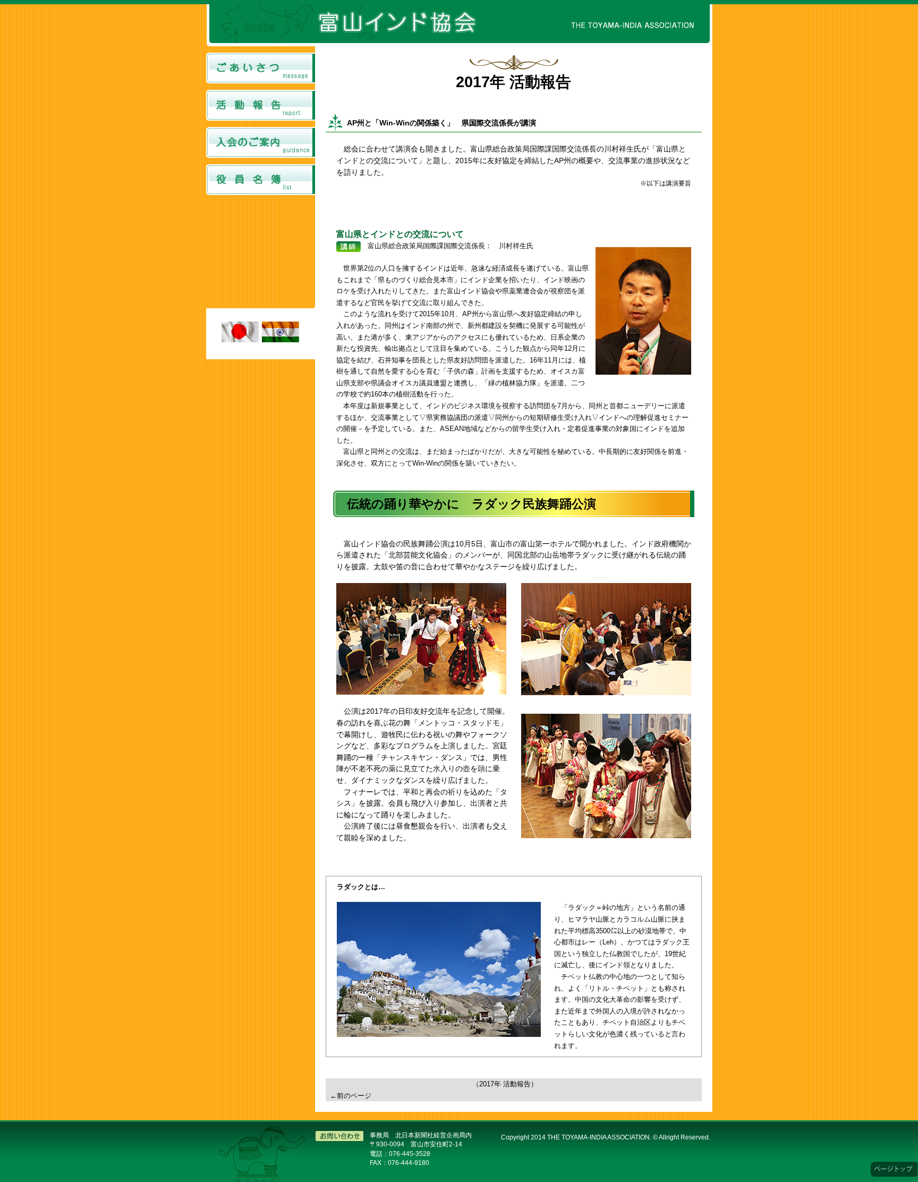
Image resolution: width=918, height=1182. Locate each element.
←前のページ (350, 1096)
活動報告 (260, 105)
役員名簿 (260, 179)
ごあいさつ (260, 68)
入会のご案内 (260, 142)
